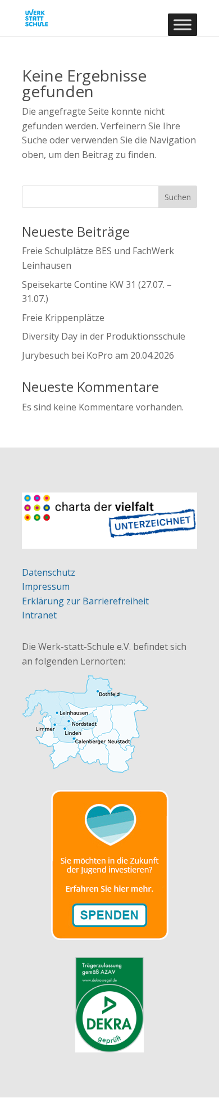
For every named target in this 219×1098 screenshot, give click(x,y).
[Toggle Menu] (182, 24)
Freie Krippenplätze (63, 317)
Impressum (46, 586)
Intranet (39, 615)
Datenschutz (48, 572)
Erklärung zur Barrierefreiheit (85, 601)
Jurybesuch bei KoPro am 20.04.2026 (98, 355)
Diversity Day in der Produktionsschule (103, 336)
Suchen (178, 197)
